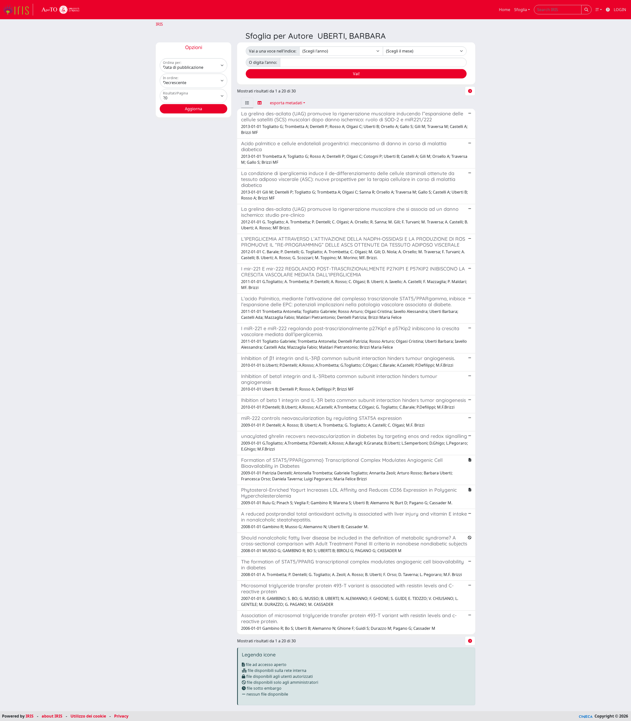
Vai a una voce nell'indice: (272, 51)
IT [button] (597, 9)
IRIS (159, 24)
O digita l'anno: (263, 62)
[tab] (247, 103)
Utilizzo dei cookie (88, 716)
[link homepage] (18, 10)
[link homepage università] (60, 10)
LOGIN (620, 9)
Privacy (121, 716)
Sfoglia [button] (520, 9)
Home (504, 9)
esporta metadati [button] (286, 103)
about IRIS (52, 716)
